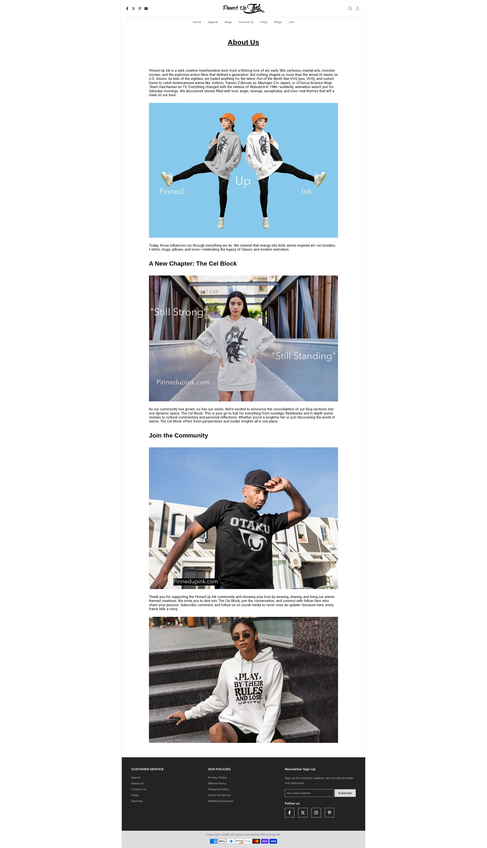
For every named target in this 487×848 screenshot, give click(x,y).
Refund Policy (217, 783)
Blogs (278, 22)
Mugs (228, 22)
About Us (137, 783)
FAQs (263, 22)
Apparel (213, 22)
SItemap (136, 801)
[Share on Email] (146, 8)
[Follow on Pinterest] (329, 812)
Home (197, 22)
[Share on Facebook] (127, 8)
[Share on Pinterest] (140, 8)
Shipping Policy (218, 789)
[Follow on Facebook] (289, 812)
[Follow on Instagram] (316, 812)
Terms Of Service (219, 795)
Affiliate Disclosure (220, 801)
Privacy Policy (217, 777)
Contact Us (246, 22)
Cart (291, 22)
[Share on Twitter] (133, 8)
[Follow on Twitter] (303, 812)
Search (135, 777)
